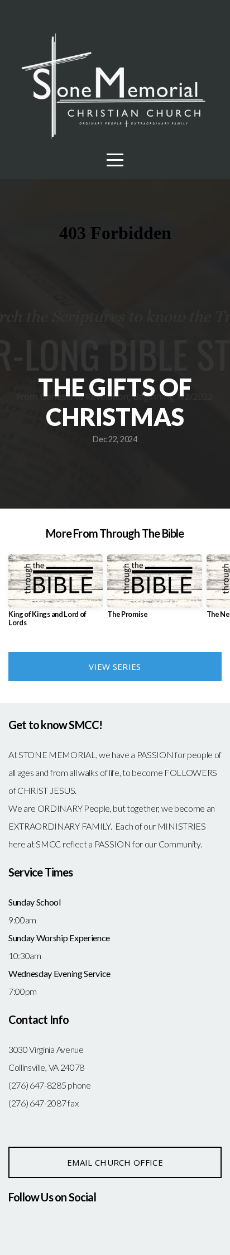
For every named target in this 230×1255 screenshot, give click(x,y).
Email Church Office (115, 1162)
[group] (55, 595)
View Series (115, 666)
